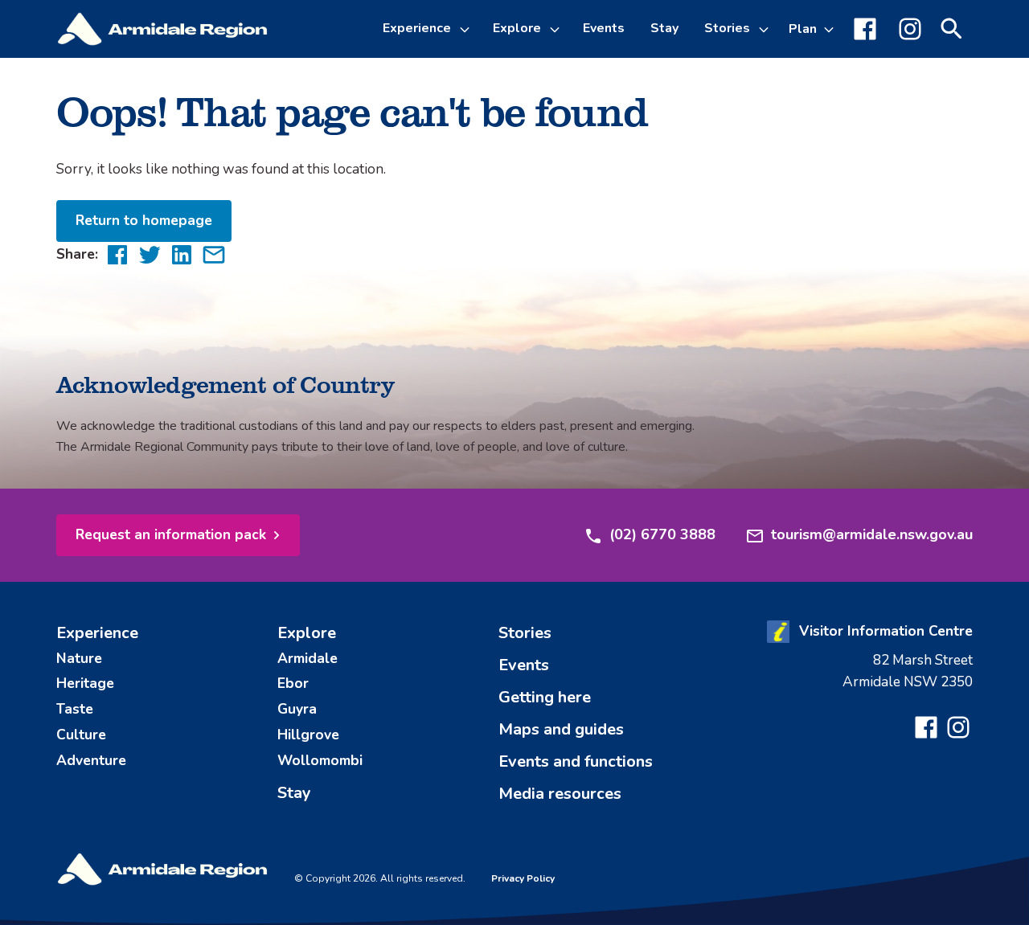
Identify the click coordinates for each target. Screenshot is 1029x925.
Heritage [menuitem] (85, 683)
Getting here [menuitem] (544, 697)
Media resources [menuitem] (559, 793)
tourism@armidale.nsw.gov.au (872, 534)
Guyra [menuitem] (297, 708)
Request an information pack (171, 534)
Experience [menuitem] (97, 633)
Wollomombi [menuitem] (320, 760)
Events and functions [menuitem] (575, 761)
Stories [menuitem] (524, 633)
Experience (417, 28)
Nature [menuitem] (79, 658)
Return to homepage (144, 220)
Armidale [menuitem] (307, 658)
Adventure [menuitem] (91, 760)
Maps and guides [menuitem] (561, 729)
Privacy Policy (523, 878)
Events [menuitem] (604, 28)
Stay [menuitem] (664, 28)
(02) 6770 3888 (662, 534)
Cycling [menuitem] (418, 154)
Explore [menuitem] (306, 633)
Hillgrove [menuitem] (308, 734)
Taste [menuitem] (74, 708)
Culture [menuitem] (81, 734)
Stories (727, 28)
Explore (517, 28)
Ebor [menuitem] (293, 683)
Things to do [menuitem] (435, 116)
